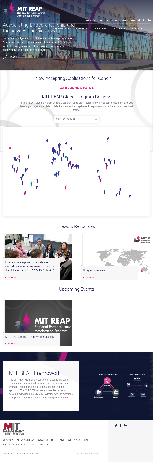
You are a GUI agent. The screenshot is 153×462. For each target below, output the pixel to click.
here (65, 397)
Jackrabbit (94, 453)
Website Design (82, 453)
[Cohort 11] (66, 187)
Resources (81, 29)
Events (33, 445)
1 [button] (142, 271)
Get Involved (120, 29)
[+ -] (76, 171)
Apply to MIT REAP (60, 29)
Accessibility (46, 445)
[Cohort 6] (61, 159)
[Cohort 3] (98, 172)
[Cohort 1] (53, 161)
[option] (37, 257)
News (85, 440)
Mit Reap (24, 10)
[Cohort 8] (23, 176)
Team (132, 20)
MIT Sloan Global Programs (106, 20)
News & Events (140, 29)
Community (40, 29)
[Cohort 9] (25, 170)
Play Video (14, 57)
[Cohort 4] (79, 167)
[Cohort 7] (58, 174)
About (89, 20)
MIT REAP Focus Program (14, 445)
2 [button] (144, 271)
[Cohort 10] (17, 171)
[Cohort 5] (55, 175)
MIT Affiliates (100, 29)
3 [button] (146, 271)
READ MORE (11, 277)
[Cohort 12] (66, 158)
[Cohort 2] (55, 152)
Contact (124, 20)
